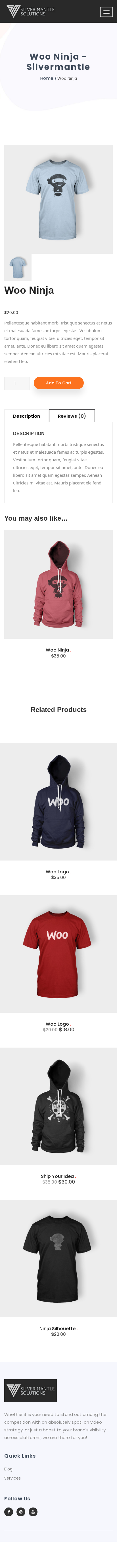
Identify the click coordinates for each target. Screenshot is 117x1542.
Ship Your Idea (58, 1176)
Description (26, 416)
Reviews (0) (72, 416)
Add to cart (59, 383)
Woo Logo (58, 872)
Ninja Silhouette (58, 1328)
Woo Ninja (58, 650)
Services (12, 1478)
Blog (8, 1469)
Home (46, 78)
